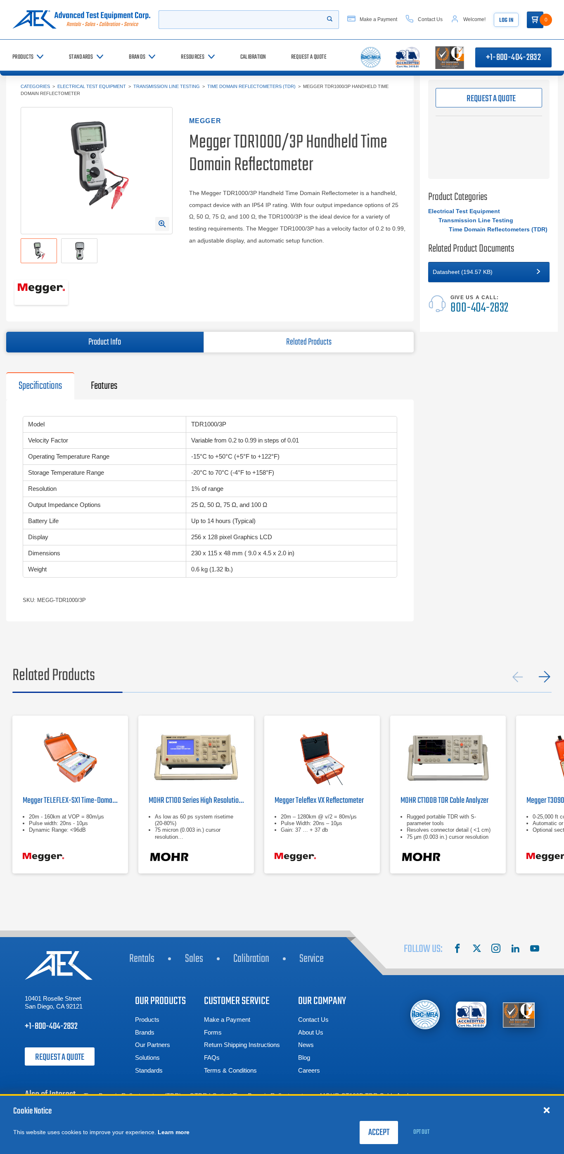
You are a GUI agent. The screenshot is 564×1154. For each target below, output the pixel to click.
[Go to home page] (81, 19)
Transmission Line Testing (166, 86)
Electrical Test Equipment (91, 86)
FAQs (212, 1057)
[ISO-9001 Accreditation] (518, 1014)
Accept (378, 1132)
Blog (304, 1057)
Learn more (174, 1132)
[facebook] (457, 949)
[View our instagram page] (495, 949)
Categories (35, 86)
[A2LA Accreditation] (471, 1014)
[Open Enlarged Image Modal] (162, 224)
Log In (506, 20)
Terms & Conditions (230, 1070)
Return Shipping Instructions (242, 1044)
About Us (310, 1032)
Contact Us (313, 1019)
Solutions (147, 1057)
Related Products (309, 342)
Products (147, 1019)
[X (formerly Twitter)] (476, 949)
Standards (149, 1070)
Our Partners (152, 1044)
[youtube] (534, 949)
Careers (309, 1070)
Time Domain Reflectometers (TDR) (251, 86)
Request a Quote (59, 1057)
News (306, 1044)
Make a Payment (227, 1019)
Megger (205, 120)
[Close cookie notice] (547, 1110)
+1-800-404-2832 (513, 57)
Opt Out (421, 1132)
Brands (144, 1032)
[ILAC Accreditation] (425, 1014)
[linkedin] (515, 949)
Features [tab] (104, 386)
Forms (213, 1032)
